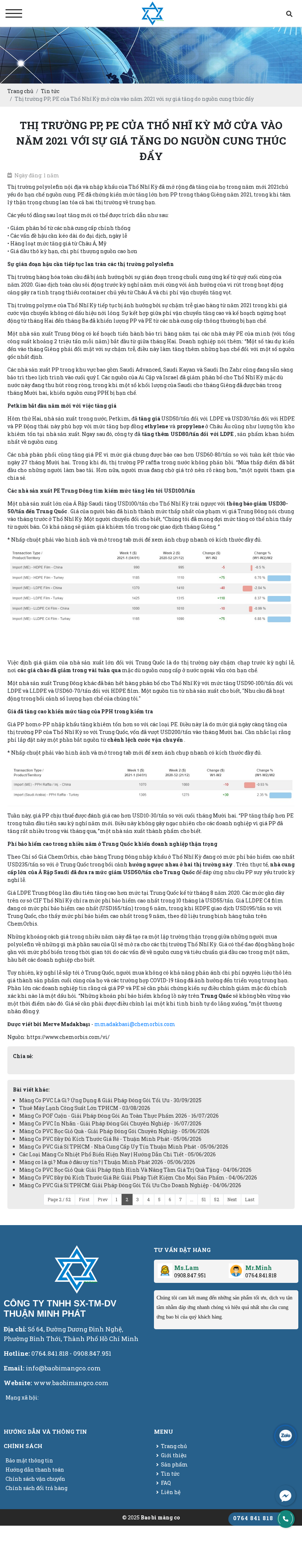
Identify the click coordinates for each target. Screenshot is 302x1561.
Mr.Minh (258, 1267)
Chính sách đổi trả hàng (36, 1487)
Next (232, 1199)
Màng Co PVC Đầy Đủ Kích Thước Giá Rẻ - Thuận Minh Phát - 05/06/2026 (110, 1138)
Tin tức (170, 1473)
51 (203, 1199)
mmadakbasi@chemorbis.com (134, 1024)
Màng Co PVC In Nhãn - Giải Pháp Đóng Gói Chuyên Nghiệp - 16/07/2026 (110, 1123)
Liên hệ (170, 1492)
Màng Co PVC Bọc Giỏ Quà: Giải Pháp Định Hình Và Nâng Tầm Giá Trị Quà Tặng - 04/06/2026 (135, 1169)
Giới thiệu (173, 1455)
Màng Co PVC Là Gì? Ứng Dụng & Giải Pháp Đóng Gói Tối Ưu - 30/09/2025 (110, 1100)
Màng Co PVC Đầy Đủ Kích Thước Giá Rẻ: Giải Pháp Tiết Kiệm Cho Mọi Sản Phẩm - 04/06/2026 (138, 1177)
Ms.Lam (186, 1267)
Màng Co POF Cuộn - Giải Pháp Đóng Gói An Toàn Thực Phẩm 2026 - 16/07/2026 (119, 1115)
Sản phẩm (174, 1464)
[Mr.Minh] (236, 1267)
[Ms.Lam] (165, 1267)
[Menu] (14, 13)
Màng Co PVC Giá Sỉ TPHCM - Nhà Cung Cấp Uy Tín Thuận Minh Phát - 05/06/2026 (123, 1146)
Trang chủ (174, 1446)
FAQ (166, 1482)
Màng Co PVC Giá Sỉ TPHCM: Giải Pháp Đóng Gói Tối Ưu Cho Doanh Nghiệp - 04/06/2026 (130, 1185)
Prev (103, 1199)
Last (249, 1199)
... (191, 1199)
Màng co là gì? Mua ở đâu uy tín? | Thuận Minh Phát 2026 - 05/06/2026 (107, 1162)
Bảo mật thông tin (29, 1460)
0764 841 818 (253, 1518)
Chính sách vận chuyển (35, 1478)
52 (216, 1199)
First (84, 1199)
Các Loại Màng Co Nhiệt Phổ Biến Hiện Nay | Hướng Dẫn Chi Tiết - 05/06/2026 (117, 1154)
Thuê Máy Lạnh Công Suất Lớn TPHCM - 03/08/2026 (84, 1107)
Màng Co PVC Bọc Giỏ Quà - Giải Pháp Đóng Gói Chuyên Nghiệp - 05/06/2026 (114, 1131)
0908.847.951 (190, 1275)
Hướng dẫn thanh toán (35, 1469)
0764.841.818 (261, 1275)
